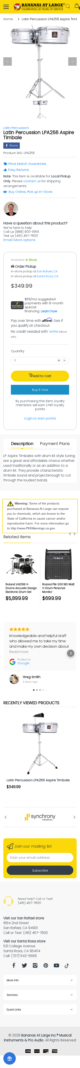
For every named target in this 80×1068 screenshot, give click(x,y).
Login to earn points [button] (40, 418)
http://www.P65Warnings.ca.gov (33, 528)
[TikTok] (66, 967)
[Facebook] (13, 967)
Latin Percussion (16, 128)
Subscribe (40, 870)
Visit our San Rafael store (23, 918)
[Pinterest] (45, 967)
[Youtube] (56, 967)
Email (7, 240)
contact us (32, 181)
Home (8, 19)
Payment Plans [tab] (55, 443)
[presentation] (70, 533)
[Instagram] (35, 967)
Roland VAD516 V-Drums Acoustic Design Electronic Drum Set (21, 588)
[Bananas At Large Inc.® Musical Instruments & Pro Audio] (39, 6)
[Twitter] (24, 967)
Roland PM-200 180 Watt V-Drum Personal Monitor (58, 588)
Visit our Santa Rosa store (24, 941)
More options (24, 240)
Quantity (17, 351)
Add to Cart (42, 376)
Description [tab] (22, 443)
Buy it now (40, 390)
